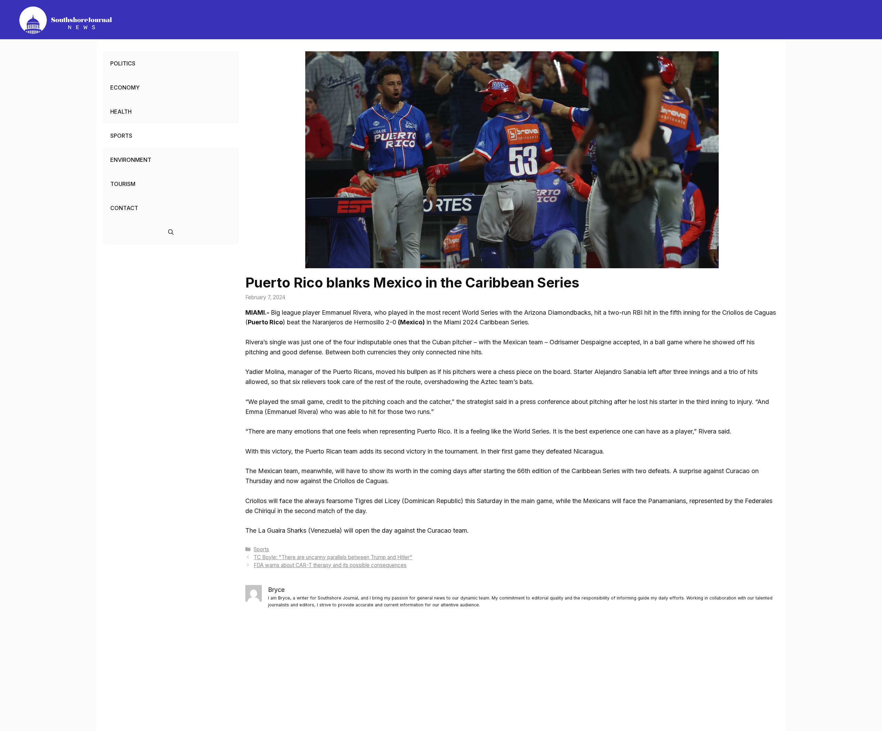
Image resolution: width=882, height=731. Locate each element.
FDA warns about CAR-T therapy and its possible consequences (330, 565)
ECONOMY (125, 87)
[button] (171, 232)
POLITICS (122, 63)
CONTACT (124, 208)
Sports (261, 549)
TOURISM (122, 183)
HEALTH (121, 111)
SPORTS (121, 135)
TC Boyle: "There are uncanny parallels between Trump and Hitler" (333, 557)
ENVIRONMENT (130, 159)
